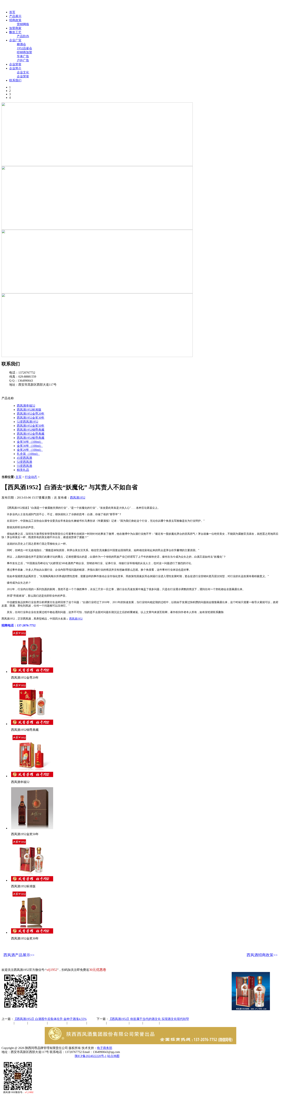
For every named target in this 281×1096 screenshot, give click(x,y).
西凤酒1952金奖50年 (30, 425)
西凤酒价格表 (182, 5)
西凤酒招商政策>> (262, 955)
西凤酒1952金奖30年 (30, 417)
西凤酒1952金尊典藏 (30, 433)
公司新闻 (8, 1023)
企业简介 (15, 68)
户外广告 (23, 60)
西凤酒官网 (160, 5)
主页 (18, 477)
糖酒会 (21, 44)
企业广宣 (15, 40)
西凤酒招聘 (151, 1023)
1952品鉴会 (24, 48)
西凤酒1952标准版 (29, 409)
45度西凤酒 (24, 457)
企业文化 (23, 72)
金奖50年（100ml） (30, 441)
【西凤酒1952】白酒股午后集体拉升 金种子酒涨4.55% (50, 1019)
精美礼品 (23, 469)
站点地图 (113, 1056)
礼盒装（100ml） (28, 453)
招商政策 (15, 20)
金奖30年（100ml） (30, 445)
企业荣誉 (15, 64)
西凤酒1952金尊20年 (30, 413)
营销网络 (23, 24)
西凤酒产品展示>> (18, 955)
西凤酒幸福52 (26, 405)
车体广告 (23, 56)
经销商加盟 (24, 52)
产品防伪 (23, 36)
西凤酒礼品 (56, 1023)
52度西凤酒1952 (27, 421)
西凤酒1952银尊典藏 (30, 437)
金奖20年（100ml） (30, 449)
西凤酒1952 (77, 497)
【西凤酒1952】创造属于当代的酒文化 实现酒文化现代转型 (149, 1019)
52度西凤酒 (24, 461)
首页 (12, 12)
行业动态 (31, 477)
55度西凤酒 (24, 465)
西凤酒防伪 (118, 1023)
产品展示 (15, 16)
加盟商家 (15, 28)
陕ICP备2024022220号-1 (90, 1056)
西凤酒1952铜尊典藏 (30, 429)
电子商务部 (104, 1048)
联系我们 (15, 80)
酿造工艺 (15, 32)
